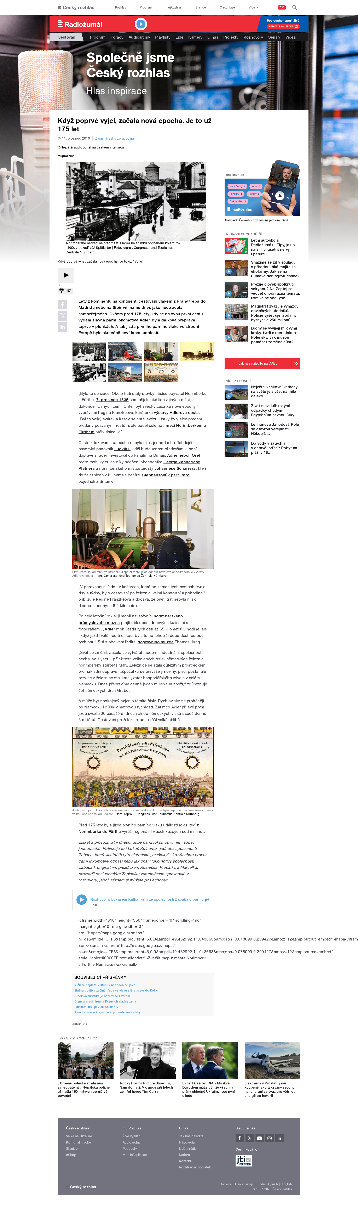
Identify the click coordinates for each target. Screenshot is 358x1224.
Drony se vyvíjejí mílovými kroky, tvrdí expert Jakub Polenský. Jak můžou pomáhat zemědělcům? (274, 335)
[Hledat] (294, 7)
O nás (212, 37)
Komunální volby (79, 1142)
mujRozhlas (174, 7)
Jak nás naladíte (191, 1136)
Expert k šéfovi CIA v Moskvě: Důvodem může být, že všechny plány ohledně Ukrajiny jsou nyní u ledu (208, 1089)
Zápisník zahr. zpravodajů (114, 138)
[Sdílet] (69, 291)
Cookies (225, 1184)
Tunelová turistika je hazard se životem (102, 996)
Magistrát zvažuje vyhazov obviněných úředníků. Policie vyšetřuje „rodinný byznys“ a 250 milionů (274, 313)
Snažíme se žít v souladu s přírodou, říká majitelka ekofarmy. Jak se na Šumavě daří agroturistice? (275, 269)
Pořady (117, 37)
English (287, 1184)
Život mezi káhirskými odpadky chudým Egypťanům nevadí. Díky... (274, 410)
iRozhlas (120, 7)
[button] (207, 900)
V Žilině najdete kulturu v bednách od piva (104, 985)
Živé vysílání (236, 201)
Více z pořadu (238, 381)
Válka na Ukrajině (79, 1136)
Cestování (67, 37)
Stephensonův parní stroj (166, 475)
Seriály (274, 37)
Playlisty (163, 37)
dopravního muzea (156, 642)
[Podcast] (61, 291)
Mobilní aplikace (135, 1155)
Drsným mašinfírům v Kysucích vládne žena (105, 1001)
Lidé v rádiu (188, 1149)
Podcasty (130, 1149)
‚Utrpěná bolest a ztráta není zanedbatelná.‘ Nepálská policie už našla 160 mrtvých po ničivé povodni (84, 1089)
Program (146, 7)
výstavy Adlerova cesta (176, 412)
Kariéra (184, 1155)
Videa (290, 37)
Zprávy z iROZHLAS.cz (78, 1038)
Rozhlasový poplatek (195, 1167)
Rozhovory (253, 37)
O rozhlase (227, 7)
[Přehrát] (66, 275)
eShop (71, 1155)
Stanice (201, 7)
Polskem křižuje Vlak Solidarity (96, 1007)
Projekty (230, 37)
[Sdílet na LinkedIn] (62, 327)
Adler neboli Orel (183, 455)
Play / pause (81, 899)
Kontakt (185, 1161)
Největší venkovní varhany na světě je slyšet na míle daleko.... (274, 391)
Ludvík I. (122, 449)
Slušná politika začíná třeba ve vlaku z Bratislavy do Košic (116, 990)
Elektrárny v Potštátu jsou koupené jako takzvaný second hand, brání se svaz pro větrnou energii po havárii (270, 1089)
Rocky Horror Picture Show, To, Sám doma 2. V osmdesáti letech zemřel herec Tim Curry (146, 1087)
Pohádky (234, 193)
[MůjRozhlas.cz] (66, 156)
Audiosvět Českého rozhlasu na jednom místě (256, 220)
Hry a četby (236, 186)
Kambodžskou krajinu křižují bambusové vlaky (107, 1012)
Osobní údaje (244, 1184)
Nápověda (187, 1142)
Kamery (195, 37)
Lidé (179, 37)
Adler (110, 629)
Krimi (254, 186)
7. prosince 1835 (112, 399)
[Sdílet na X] (62, 316)
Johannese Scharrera (175, 468)
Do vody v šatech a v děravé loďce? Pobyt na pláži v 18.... (274, 448)
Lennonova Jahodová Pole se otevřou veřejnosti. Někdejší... (275, 429)
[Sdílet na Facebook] (62, 304)
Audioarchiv (139, 37)
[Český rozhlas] (76, 7)
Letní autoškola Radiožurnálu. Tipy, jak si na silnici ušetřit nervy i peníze (273, 247)
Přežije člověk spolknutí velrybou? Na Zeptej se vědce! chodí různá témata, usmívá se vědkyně (275, 291)
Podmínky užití (268, 1184)
